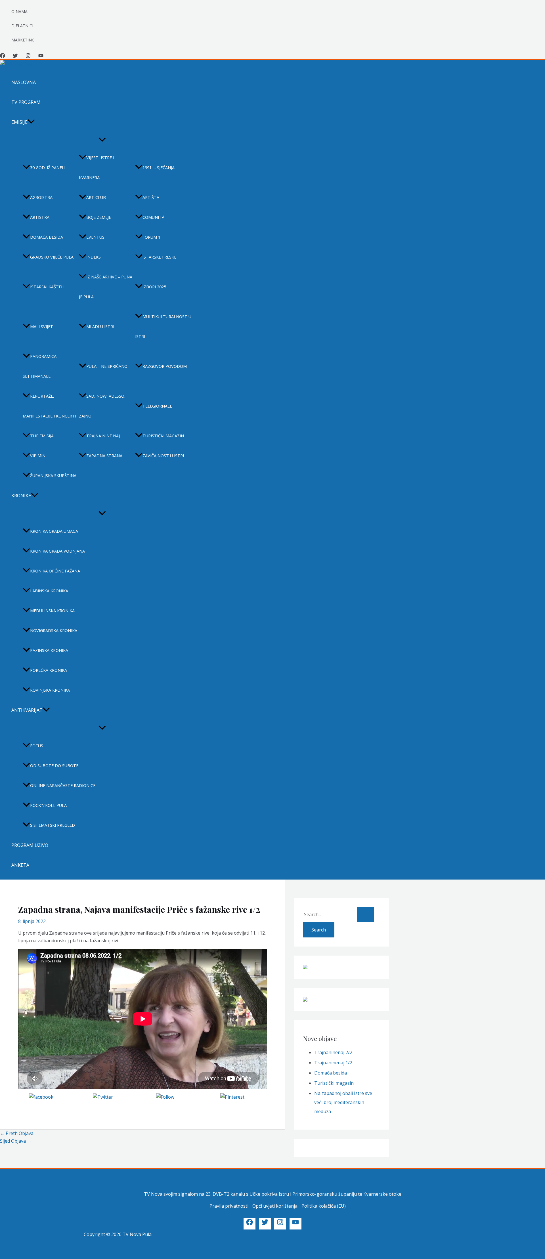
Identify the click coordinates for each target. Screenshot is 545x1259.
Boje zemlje (98, 217)
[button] (31, 122)
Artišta (150, 197)
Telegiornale (157, 406)
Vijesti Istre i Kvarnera (96, 167)
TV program (26, 102)
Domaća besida (46, 237)
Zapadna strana (104, 455)
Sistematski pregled (52, 825)
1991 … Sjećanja (158, 167)
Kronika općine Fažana (55, 571)
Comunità (153, 217)
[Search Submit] (365, 914)
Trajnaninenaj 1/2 (333, 1062)
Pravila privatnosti (228, 1206)
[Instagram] (28, 56)
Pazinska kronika (49, 650)
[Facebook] (2, 56)
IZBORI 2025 (154, 286)
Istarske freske (159, 257)
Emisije (19, 122)
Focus (36, 745)
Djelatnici (22, 25)
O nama (19, 11)
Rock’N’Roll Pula (48, 805)
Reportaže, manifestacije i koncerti (49, 406)
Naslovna (23, 82)
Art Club (96, 197)
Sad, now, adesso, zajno (102, 406)
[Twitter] (15, 56)
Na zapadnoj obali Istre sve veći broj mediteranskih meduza (343, 1102)
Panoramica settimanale (39, 366)
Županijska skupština (53, 475)
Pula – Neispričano (106, 366)
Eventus (95, 237)
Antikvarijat (27, 710)
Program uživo (29, 845)
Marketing (23, 40)
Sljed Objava (16, 1141)
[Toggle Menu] (102, 140)
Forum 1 (151, 237)
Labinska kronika (49, 590)
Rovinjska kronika (50, 690)
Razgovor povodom (164, 366)
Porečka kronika (48, 670)
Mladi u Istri (100, 326)
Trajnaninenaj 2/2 (333, 1052)
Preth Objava (16, 1133)
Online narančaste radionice (62, 785)
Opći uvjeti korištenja (274, 1206)
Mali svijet (41, 326)
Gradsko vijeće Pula (52, 257)
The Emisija (42, 435)
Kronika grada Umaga (54, 531)
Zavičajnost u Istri (163, 455)
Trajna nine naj (103, 435)
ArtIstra (39, 217)
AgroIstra (41, 197)
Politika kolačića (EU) (323, 1206)
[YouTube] (40, 56)
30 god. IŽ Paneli (47, 167)
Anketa (20, 865)
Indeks (93, 257)
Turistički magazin (163, 435)
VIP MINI (38, 455)
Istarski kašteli (47, 286)
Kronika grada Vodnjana (57, 551)
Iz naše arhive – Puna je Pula (105, 286)
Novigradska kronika (53, 630)
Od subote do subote (54, 765)
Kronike (21, 495)
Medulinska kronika (52, 610)
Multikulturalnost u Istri (163, 326)
